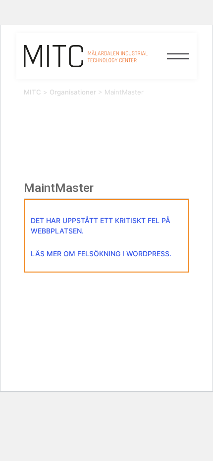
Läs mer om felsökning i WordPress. (101, 253)
